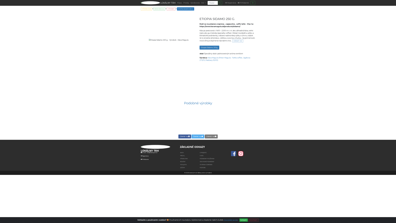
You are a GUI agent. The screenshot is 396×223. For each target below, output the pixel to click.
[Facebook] (234, 155)
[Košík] (252, 3)
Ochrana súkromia (206, 164)
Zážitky (182, 167)
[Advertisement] (198, 81)
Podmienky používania (207, 159)
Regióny (182, 162)
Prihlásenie (145, 159)
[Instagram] (241, 155)
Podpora (203, 167)
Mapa (179, 3)
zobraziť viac (237, 41)
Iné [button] (202, 3)
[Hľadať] (220, 3)
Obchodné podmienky (207, 162)
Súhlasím (243, 220)
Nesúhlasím (253, 220)
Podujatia (183, 164)
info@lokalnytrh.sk (152, 152)
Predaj (186, 3)
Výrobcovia (195, 3)
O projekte (203, 153)
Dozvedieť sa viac (231, 220)
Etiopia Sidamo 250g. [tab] (209, 48)
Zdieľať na (184, 136)
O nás (201, 156)
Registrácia (145, 156)
